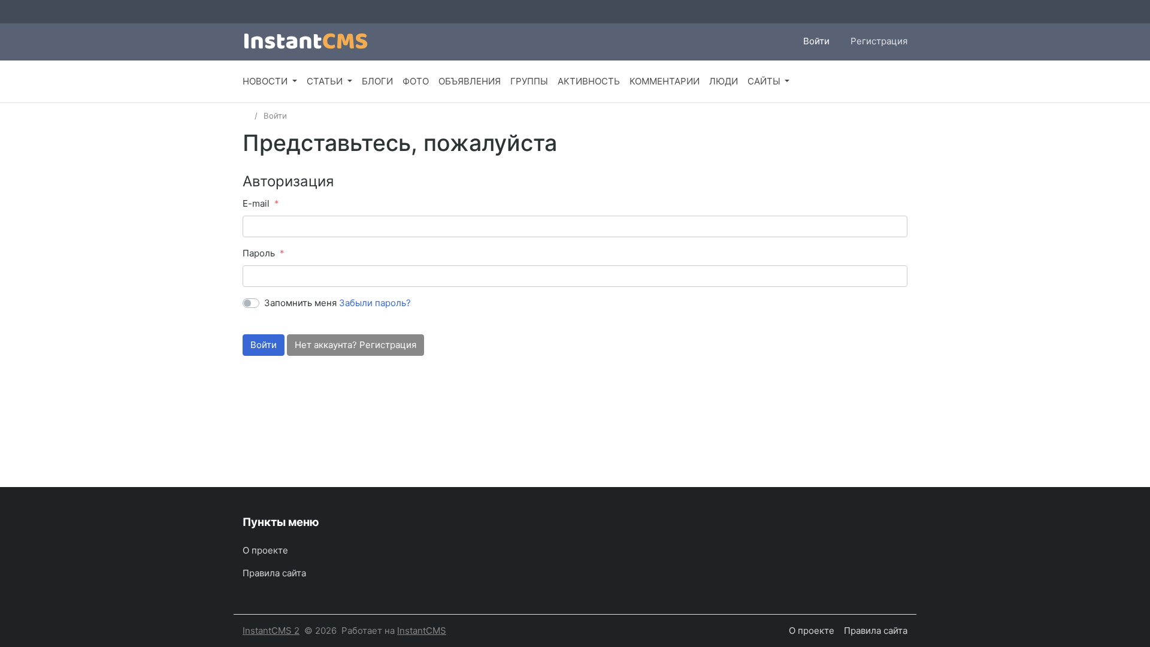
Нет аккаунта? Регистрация (355, 344)
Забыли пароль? (375, 303)
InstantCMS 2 (271, 630)
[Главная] (246, 115)
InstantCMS (421, 630)
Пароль (259, 253)
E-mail (256, 203)
